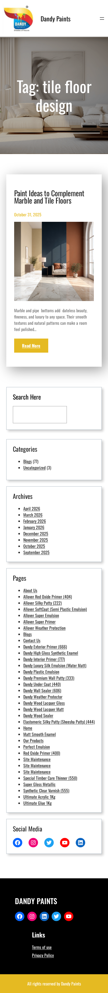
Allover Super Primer (39, 621)
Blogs (27, 461)
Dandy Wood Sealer (38, 715)
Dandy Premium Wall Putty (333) (48, 678)
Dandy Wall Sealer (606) (42, 690)
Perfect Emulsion (36, 747)
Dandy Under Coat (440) (42, 684)
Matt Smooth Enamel (39, 734)
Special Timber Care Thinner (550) (50, 778)
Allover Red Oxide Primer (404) (47, 596)
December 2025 (35, 533)
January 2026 (33, 527)
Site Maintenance (37, 759)
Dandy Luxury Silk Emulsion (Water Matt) (54, 665)
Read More (31, 345)
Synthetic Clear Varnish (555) (46, 790)
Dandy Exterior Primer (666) (45, 646)
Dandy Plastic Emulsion (41, 672)
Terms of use (42, 947)
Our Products (33, 740)
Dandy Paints (56, 18)
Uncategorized (34, 467)
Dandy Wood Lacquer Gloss (44, 703)
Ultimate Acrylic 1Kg (39, 797)
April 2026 (31, 508)
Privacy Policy (43, 955)
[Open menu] (102, 18)
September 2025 (36, 552)
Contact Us (31, 640)
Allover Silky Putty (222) (42, 603)
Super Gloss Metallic (39, 784)
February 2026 (34, 521)
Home (27, 728)
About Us (30, 590)
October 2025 (34, 546)
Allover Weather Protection (44, 628)
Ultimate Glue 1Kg (37, 803)
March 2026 (32, 515)
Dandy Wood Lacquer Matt (43, 709)
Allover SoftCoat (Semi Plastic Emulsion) (55, 609)
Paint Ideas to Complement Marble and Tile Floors (49, 196)
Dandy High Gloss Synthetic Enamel (50, 653)
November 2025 (35, 540)
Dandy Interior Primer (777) (44, 659)
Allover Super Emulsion (41, 615)
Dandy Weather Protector (42, 697)
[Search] (82, 414)
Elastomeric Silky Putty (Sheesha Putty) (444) (59, 722)
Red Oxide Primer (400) (41, 753)
